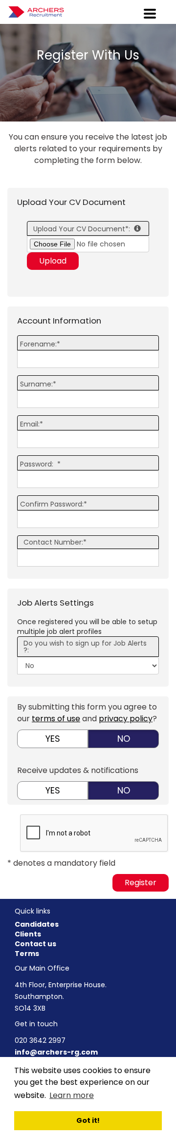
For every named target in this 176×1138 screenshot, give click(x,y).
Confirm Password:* (53, 504)
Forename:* (40, 344)
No (123, 738)
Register (140, 882)
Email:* (31, 424)
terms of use (56, 718)
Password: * (40, 464)
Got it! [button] (88, 1120)
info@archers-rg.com (56, 1052)
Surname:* (38, 384)
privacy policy (126, 718)
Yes (52, 738)
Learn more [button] (71, 1095)
